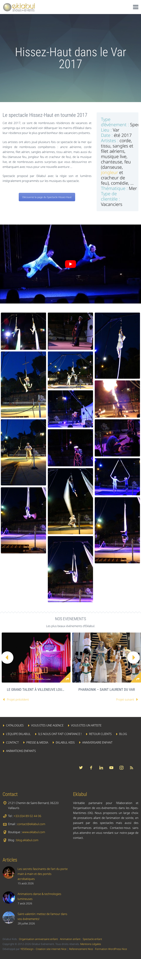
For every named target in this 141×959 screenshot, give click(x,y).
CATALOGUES (15, 725)
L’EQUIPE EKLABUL (18, 734)
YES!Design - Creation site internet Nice (43, 948)
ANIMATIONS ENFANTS (21, 751)
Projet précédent (18, 699)
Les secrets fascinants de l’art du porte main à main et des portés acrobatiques (43, 874)
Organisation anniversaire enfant (38, 939)
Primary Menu (135, 7)
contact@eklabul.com (31, 824)
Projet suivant (125, 699)
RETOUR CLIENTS (100, 734)
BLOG (123, 734)
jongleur (109, 172)
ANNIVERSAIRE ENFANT (97, 742)
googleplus (111, 767)
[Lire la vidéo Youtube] (70, 264)
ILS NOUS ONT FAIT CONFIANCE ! (60, 734)
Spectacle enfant (92, 939)
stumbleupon (121, 767)
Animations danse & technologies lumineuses (39, 896)
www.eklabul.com (33, 832)
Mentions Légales (90, 943)
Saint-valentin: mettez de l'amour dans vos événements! (42, 916)
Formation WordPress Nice (111, 948)
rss (131, 767)
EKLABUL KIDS (65, 742)
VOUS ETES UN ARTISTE (86, 725)
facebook (91, 767)
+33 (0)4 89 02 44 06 (27, 816)
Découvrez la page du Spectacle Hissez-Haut (47, 197)
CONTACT (12, 742)
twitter (80, 767)
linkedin (101, 767)
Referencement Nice (81, 948)
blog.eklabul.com (27, 840)
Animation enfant (70, 939)
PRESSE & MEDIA (37, 742)
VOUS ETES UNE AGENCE (47, 725)
